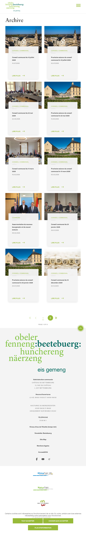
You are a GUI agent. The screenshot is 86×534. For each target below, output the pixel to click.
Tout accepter (27, 521)
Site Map (43, 439)
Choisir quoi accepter (58, 521)
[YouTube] (43, 459)
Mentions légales (43, 446)
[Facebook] (36, 459)
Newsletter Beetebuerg (43, 433)
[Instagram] (49, 459)
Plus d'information (43, 528)
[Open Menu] (77, 5)
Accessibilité (43, 452)
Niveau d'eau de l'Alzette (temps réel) (43, 427)
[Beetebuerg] (14, 6)
